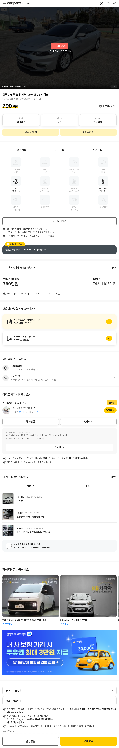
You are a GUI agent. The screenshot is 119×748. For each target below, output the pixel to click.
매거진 (88, 485)
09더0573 (18, 3)
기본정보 (59, 149)
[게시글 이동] (59, 499)
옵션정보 (21, 149)
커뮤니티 (31, 485)
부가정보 (97, 149)
